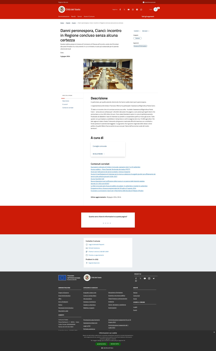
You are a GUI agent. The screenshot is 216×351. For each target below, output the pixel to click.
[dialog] (108, 340)
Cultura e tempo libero (89, 296)
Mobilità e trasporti (88, 308)
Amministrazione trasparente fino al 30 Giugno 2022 (119, 321)
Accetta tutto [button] (101, 344)
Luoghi (135, 307)
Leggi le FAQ (86, 326)
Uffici (59, 299)
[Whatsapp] (140, 9)
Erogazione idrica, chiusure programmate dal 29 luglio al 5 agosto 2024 (113, 188)
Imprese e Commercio (89, 302)
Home (62, 23)
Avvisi (74, 23)
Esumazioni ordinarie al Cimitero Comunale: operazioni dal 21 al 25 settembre (115, 167)
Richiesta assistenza (89, 329)
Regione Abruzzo (63, 2)
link (124, 340)
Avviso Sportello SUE (97, 179)
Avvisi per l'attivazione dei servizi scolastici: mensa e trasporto (110, 172)
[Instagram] (132, 9)
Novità (68, 23)
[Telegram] (136, 9)
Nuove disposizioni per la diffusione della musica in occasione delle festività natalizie (118, 181)
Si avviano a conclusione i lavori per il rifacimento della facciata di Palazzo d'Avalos (117, 191)
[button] (108, 348)
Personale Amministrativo (65, 308)
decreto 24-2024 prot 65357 (100, 183)
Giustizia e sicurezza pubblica (116, 296)
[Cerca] (156, 9)
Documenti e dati (63, 311)
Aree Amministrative (64, 296)
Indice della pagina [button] (67, 95)
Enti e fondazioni (63, 302)
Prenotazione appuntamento (91, 320)
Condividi (136, 31)
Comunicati (136, 296)
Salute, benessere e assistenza (117, 305)
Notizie (135, 293)
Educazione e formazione (115, 293)
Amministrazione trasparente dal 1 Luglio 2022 (118, 326)
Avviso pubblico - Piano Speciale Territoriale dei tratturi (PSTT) (110, 169)
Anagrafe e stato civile (89, 293)
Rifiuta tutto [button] (115, 344)
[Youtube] (128, 9)
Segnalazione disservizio (90, 323)
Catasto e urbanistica (89, 305)
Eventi (135, 310)
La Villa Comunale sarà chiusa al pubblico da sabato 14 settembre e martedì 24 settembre (119, 186)
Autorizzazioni (112, 308)
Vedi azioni (145, 31)
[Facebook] (119, 9)
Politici (60, 305)
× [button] (214, 332)
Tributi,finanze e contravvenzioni (117, 299)
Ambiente (111, 302)
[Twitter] (123, 9)
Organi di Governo (63, 293)
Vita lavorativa (87, 299)
